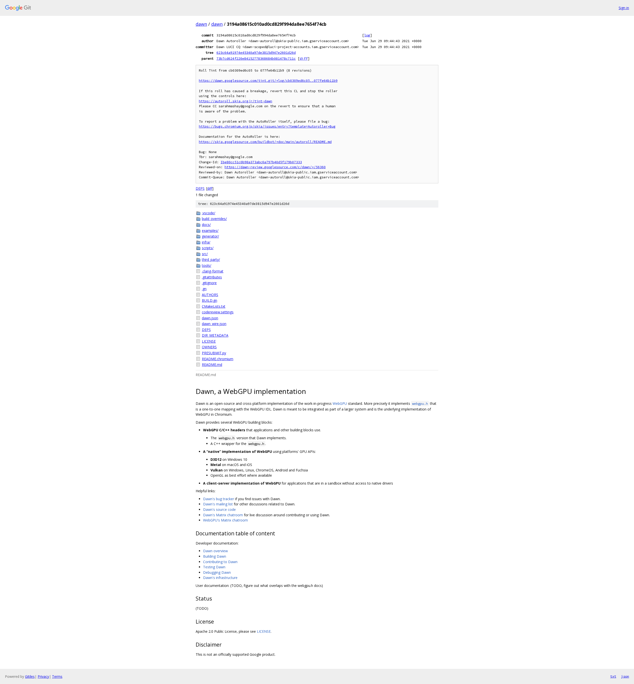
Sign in (624, 7)
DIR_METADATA (215, 335)
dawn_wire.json (214, 323)
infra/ (206, 242)
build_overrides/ (214, 218)
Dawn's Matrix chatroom (223, 515)
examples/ (210, 230)
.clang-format (212, 271)
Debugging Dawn (217, 572)
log (367, 35)
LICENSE (209, 341)
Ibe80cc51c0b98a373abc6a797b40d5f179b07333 (261, 162)
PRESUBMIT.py (214, 353)
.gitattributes (212, 277)
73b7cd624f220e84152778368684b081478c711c (256, 58)
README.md (212, 364)
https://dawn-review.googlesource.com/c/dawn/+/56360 (275, 167)
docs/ (206, 224)
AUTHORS (210, 294)
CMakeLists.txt (213, 306)
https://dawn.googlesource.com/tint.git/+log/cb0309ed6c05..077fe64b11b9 (268, 81)
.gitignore (209, 282)
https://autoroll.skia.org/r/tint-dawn (235, 101)
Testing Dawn (214, 567)
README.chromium (217, 358)
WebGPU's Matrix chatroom (225, 520)
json (625, 676)
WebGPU (340, 403)
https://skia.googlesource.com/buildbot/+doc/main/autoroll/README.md (265, 142)
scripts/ (207, 248)
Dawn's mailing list (218, 504)
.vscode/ (208, 213)
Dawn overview (215, 550)
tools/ (206, 265)
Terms (57, 676)
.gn (204, 288)
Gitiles (30, 676)
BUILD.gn (209, 300)
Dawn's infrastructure (220, 577)
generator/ (210, 236)
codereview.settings (218, 312)
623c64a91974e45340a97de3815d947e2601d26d (256, 52)
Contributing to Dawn (220, 561)
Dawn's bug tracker (218, 498)
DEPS (200, 188)
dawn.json (210, 318)
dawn (201, 24)
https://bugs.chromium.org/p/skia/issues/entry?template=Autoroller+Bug (267, 126)
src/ (205, 253)
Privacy (43, 676)
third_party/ (211, 259)
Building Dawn (214, 556)
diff (304, 58)
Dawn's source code (219, 509)
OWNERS (209, 347)
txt (613, 676)
